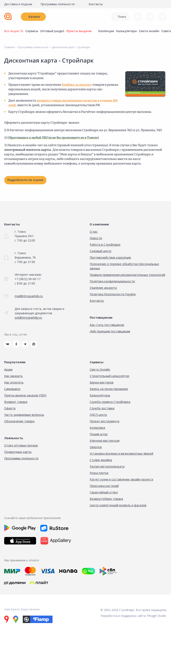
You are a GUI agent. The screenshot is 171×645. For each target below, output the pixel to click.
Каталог (34, 17)
